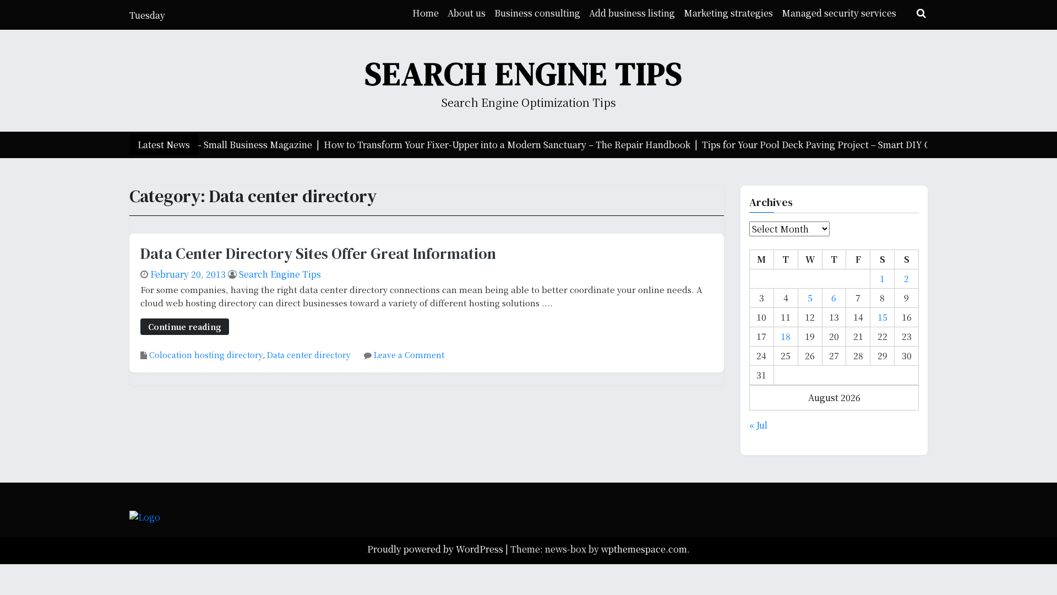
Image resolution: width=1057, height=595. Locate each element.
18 (786, 336)
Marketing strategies (728, 13)
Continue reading (184, 326)
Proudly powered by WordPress (436, 549)
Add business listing (632, 13)
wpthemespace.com (644, 549)
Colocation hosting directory (206, 354)
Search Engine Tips (524, 73)
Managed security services (839, 13)
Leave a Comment (409, 354)
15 (882, 317)
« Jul (758, 425)
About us (467, 13)
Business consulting (537, 13)
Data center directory (309, 354)
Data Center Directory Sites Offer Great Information (318, 253)
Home (425, 13)
